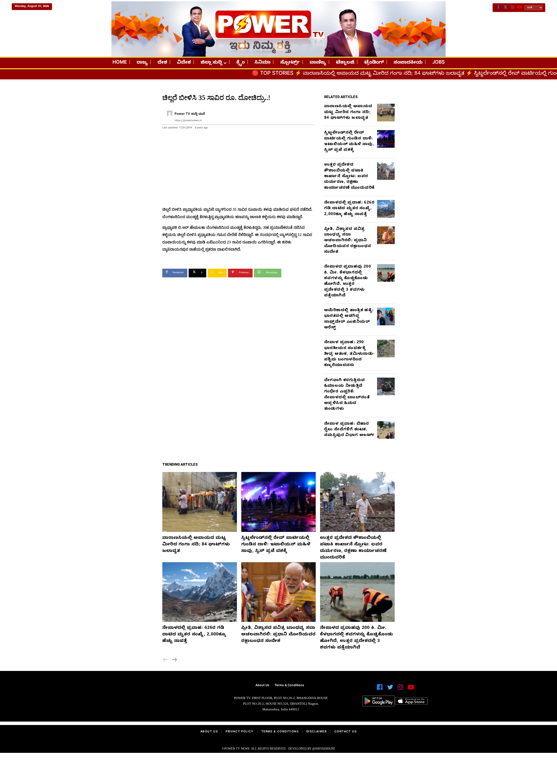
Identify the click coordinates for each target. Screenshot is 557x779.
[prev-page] (165, 660)
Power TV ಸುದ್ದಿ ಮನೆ (189, 114)
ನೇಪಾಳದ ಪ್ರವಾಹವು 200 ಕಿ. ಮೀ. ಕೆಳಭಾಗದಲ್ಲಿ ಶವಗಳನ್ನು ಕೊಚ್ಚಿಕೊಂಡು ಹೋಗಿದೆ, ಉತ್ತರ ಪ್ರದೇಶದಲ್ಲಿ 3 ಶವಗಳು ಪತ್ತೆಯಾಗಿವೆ (347, 281)
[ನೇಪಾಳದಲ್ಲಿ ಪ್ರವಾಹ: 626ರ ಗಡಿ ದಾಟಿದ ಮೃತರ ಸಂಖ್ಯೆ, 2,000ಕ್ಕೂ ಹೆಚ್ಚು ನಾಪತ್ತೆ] (386, 209)
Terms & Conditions (280, 732)
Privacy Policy (239, 732)
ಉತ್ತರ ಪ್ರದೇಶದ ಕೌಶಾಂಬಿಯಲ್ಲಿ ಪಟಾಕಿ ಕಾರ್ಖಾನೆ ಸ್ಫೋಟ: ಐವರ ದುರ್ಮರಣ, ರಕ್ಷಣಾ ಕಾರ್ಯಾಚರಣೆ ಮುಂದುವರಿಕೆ (349, 176)
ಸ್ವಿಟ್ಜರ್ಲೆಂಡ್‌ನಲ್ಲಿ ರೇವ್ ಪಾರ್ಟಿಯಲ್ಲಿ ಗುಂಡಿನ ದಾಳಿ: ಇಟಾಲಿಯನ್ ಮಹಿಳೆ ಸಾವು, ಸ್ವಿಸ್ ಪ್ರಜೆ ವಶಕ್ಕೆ (349, 141)
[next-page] (174, 660)
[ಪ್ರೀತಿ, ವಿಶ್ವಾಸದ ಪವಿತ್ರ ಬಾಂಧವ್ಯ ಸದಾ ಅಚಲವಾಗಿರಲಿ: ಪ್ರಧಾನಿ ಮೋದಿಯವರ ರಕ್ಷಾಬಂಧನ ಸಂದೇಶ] (386, 235)
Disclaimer (316, 732)
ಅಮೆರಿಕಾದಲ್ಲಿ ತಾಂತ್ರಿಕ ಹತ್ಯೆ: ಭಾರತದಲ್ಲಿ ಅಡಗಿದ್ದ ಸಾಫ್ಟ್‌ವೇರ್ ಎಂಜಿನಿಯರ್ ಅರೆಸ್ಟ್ (349, 319)
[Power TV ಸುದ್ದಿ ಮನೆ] (169, 117)
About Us (209, 732)
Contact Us (345, 732)
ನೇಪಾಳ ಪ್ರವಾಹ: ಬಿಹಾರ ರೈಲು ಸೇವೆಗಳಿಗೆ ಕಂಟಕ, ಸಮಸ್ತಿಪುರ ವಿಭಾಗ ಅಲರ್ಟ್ (349, 429)
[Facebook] (498, 7)
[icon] (379, 689)
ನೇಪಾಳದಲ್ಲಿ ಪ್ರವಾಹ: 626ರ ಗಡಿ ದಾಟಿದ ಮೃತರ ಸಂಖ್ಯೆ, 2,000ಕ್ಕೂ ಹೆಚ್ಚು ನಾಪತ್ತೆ (349, 208)
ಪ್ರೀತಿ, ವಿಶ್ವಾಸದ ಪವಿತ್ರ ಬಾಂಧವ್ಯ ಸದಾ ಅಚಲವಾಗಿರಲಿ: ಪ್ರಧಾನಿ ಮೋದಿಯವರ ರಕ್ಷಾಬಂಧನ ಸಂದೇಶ (347, 241)
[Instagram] (512, 7)
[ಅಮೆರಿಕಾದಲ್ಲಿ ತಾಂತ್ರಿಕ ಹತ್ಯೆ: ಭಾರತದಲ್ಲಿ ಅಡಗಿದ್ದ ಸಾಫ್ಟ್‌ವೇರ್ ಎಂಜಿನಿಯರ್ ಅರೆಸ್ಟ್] (386, 316)
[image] (161, 699)
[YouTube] (519, 7)
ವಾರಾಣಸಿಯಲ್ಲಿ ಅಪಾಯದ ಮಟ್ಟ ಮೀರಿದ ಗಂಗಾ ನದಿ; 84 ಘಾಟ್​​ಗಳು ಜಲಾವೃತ (308, 74)
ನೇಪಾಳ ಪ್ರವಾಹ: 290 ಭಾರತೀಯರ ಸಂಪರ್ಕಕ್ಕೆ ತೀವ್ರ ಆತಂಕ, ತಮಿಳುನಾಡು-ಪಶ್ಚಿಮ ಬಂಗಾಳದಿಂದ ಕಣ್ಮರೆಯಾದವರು (349, 354)
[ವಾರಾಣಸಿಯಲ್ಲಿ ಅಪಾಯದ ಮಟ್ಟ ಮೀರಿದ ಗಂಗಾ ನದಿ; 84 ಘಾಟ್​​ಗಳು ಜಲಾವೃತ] (386, 112)
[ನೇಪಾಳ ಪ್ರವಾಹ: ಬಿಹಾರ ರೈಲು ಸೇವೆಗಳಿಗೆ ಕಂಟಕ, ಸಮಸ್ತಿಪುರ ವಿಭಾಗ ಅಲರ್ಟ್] (386, 430)
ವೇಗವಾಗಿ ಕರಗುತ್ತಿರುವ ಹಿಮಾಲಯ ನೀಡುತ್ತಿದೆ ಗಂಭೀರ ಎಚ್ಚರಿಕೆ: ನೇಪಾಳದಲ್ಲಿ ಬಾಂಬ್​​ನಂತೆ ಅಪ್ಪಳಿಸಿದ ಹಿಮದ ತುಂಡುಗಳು (347, 395)
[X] (505, 7)
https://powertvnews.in (188, 120)
